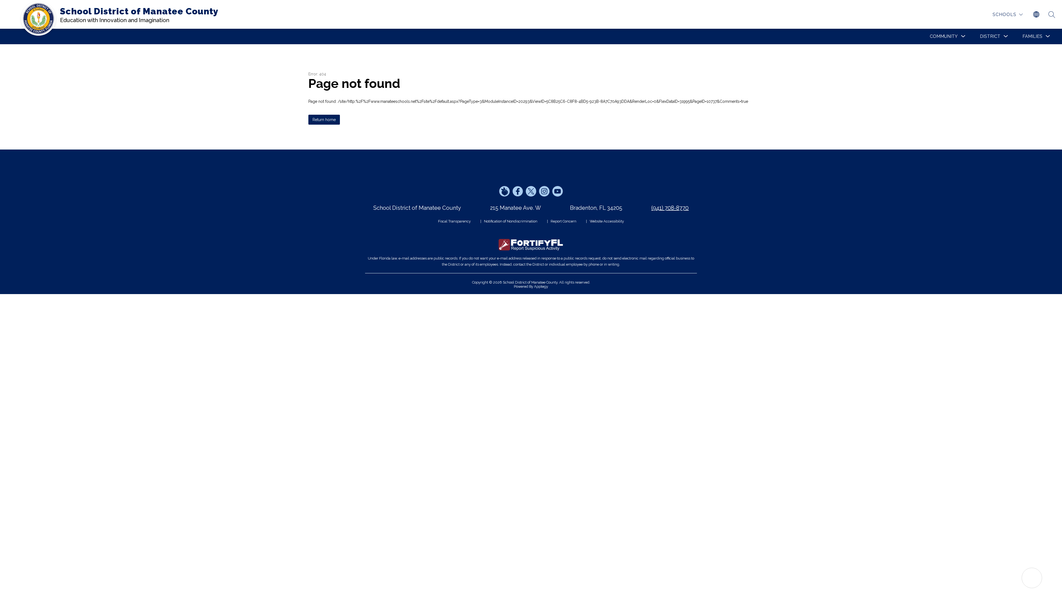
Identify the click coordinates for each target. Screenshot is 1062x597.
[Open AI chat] (1032, 578)
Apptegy (541, 286)
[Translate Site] (1036, 14)
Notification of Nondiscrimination (510, 221)
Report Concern (563, 221)
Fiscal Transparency (454, 221)
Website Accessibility (607, 221)
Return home (324, 119)
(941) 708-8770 (670, 208)
